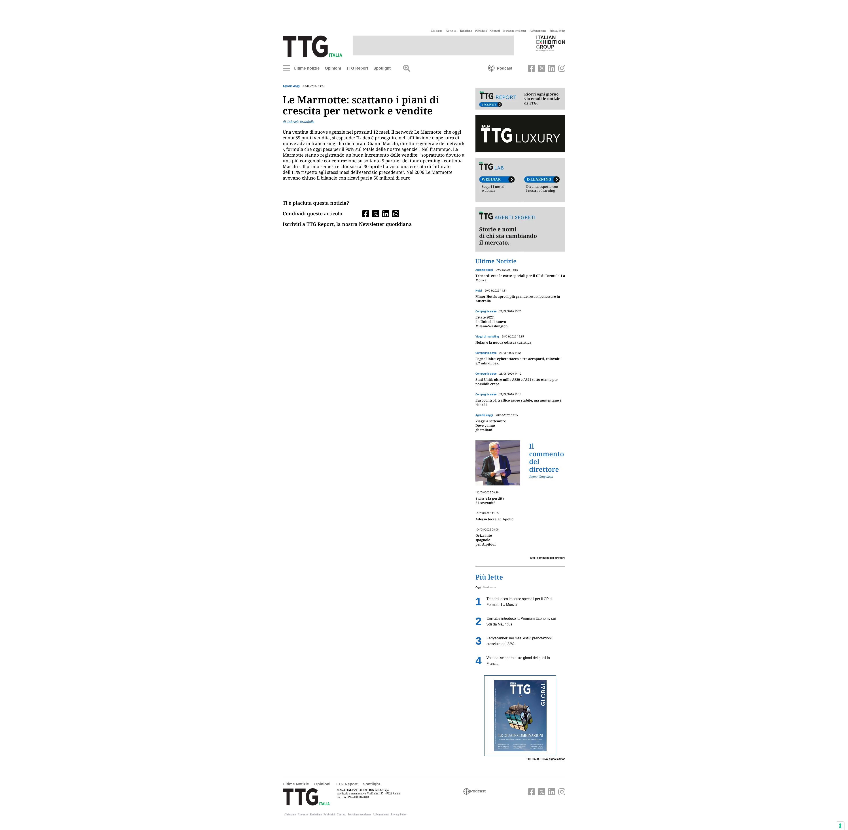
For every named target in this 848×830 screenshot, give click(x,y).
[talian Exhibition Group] (550, 43)
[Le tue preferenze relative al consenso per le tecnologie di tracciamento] (840, 826)
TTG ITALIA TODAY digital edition (545, 759)
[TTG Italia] (312, 46)
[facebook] (531, 67)
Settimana (489, 587)
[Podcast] (491, 67)
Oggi (478, 587)
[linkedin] (551, 67)
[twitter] (541, 67)
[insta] (560, 67)
